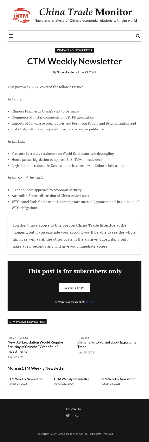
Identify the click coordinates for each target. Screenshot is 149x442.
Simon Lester (66, 72)
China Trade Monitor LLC (73, 433)
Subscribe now (74, 287)
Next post (84, 337)
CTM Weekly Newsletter (74, 50)
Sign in (90, 302)
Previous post (18, 337)
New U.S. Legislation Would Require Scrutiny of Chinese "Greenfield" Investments (35, 346)
